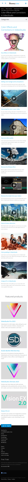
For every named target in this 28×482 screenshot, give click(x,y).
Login (26, 3)
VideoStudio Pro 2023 (8, 321)
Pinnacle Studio (4, 439)
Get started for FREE (5, 466)
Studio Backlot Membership (10, 351)
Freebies (3, 448)
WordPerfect (3, 442)
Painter (2, 433)
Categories (5, 19)
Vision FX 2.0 (5, 411)
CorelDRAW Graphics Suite (6, 432)
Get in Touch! (6, 426)
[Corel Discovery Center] (14, 3)
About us (3, 451)
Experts (2, 446)
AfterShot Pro (4, 430)
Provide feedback (4, 453)
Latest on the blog (5, 455)
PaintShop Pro (4, 435)
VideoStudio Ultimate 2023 (10, 382)
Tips (2, 450)
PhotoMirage (3, 437)
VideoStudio (3, 440)
